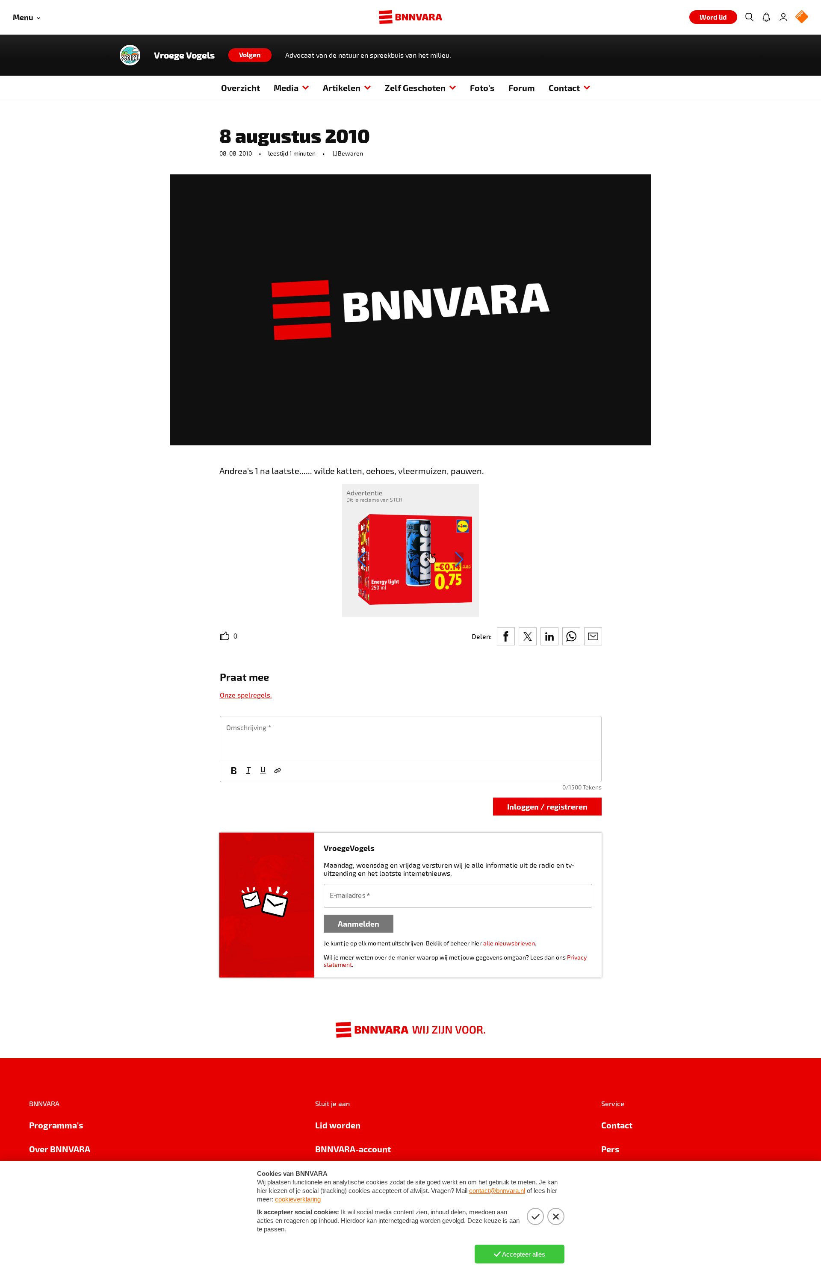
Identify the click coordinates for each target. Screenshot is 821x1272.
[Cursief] (248, 771)
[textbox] (410, 738)
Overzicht (240, 87)
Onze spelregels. (246, 695)
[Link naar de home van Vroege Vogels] (130, 55)
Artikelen (341, 87)
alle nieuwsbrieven (509, 943)
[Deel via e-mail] (593, 636)
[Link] (277, 771)
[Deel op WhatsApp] (571, 636)
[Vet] (234, 771)
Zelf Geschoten (415, 87)
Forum (521, 87)
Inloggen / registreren (547, 806)
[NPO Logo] (801, 17)
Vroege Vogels (184, 55)
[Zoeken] (749, 17)
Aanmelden (358, 923)
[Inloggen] (783, 17)
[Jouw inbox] (766, 17)
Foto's (482, 87)
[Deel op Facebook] (505, 636)
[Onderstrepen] (263, 771)
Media (286, 87)
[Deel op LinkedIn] (549, 636)
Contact (564, 87)
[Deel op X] (527, 636)
